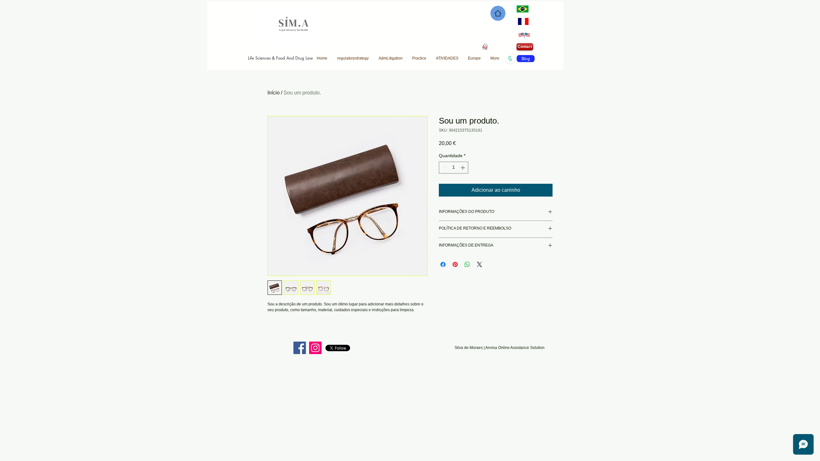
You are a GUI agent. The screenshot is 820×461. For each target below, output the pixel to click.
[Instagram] (315, 348)
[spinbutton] (453, 167)
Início (273, 92)
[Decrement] (444, 167)
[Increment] (463, 167)
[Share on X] (479, 264)
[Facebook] (299, 348)
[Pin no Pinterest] (455, 264)
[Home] (497, 13)
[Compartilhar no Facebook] (443, 264)
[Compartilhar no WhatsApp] (467, 264)
